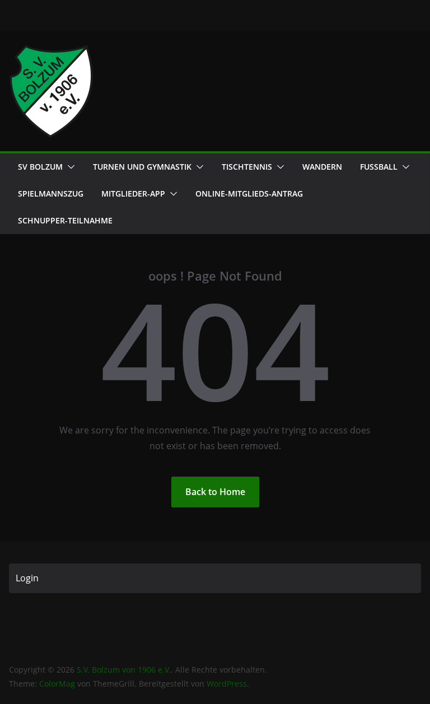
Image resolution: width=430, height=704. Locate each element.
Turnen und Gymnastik (142, 166)
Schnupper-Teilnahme (65, 220)
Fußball (379, 166)
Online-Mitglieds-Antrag (249, 193)
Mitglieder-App (133, 193)
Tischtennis (247, 166)
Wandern (322, 166)
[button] (69, 167)
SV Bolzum (40, 166)
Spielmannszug (50, 193)
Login (27, 578)
